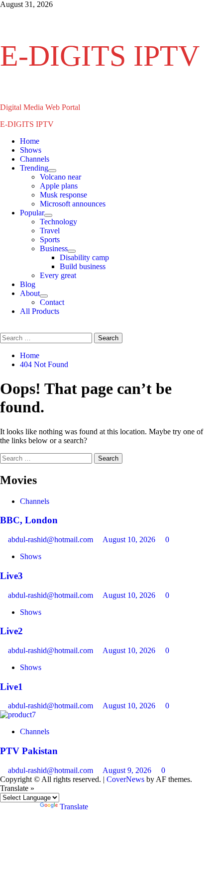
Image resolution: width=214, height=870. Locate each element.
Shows (30, 150)
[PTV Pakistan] (18, 714)
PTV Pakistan (29, 751)
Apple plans (59, 186)
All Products (39, 311)
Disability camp (84, 257)
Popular (32, 212)
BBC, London (29, 520)
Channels (34, 159)
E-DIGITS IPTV (100, 55)
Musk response (63, 195)
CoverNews (125, 779)
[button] (3, 328)
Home (29, 141)
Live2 (11, 631)
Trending (34, 168)
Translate (74, 806)
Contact (52, 302)
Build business (83, 266)
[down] (52, 170)
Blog (27, 284)
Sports (50, 239)
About (30, 293)
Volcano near (60, 177)
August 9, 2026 (128, 770)
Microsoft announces (73, 203)
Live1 (11, 686)
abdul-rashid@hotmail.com (51, 539)
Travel (50, 230)
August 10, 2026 (130, 539)
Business (54, 248)
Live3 (11, 576)
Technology (58, 221)
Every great (58, 275)
